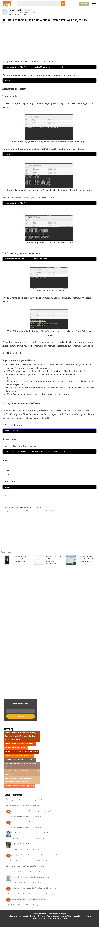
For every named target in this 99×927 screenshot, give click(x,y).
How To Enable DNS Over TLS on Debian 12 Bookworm (19, 905)
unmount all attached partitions (26, 198)
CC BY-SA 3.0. (37, 508)
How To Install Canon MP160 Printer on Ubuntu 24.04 (19, 816)
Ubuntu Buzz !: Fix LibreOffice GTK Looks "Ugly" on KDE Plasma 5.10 (23, 849)
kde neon (32, 510)
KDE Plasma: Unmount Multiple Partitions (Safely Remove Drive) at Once (45, 20)
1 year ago (35, 905)
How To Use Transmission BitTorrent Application (18, 786)
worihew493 (15, 888)
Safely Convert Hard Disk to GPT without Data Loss (19, 805)
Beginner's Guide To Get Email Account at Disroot (19, 743)
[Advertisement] (50, 41)
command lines (14, 510)
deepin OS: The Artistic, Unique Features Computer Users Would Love (24, 860)
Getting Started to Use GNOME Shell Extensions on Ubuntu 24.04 (23, 882)
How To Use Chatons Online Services (15, 747)
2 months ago (35, 805)
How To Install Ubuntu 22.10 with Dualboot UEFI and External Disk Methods (25, 894)
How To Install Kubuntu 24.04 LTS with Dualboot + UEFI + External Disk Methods (26, 871)
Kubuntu (52, 510)
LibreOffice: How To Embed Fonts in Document (18, 755)
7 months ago (46, 860)
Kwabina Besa (15, 855)
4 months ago (37, 816)
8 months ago (43, 882)
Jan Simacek (15, 844)
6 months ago (43, 838)
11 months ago (49, 894)
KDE (27, 510)
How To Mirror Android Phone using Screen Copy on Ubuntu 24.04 (22, 838)
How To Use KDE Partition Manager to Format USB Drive (20, 751)
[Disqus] (49, 601)
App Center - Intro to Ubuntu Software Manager (19, 759)
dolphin (22, 510)
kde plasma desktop (42, 510)
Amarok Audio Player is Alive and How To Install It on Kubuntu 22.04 (86, 559)
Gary (12, 877)
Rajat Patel (14, 833)
